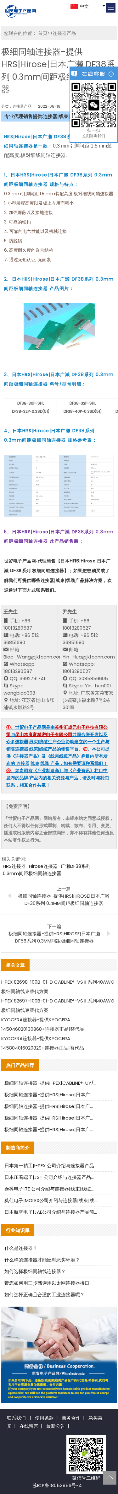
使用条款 (44, 1418)
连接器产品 (64, 33)
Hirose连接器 (43, 866)
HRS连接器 (14, 866)
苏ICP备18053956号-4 (57, 1485)
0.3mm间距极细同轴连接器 (32, 873)
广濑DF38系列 (76, 866)
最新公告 (55, 1426)
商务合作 (71, 1418)
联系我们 (16, 1418)
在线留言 (29, 1426)
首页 (43, 33)
